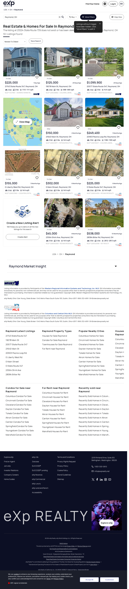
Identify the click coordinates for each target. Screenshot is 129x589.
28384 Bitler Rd (13, 374)
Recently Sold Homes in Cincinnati (94, 400)
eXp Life (35, 457)
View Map (24, 121)
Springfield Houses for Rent (55, 422)
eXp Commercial (38, 479)
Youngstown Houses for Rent (56, 427)
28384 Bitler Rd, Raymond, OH (100, 237)
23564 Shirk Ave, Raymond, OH (59, 237)
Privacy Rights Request (66, 461)
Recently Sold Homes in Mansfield (94, 434)
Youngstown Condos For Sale (20, 430)
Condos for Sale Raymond (54, 340)
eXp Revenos (37, 475)
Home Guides (9, 479)
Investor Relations (11, 470)
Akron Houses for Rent (53, 414)
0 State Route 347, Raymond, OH (101, 187)
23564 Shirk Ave (13, 370)
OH (60, 254)
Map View (118, 17)
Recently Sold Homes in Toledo (93, 413)
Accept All (89, 580)
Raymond (70, 254)
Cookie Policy (62, 470)
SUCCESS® (36, 466)
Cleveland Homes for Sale (91, 344)
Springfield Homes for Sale (91, 365)
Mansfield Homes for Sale (91, 374)
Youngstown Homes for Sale (92, 370)
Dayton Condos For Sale (17, 409)
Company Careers (11, 475)
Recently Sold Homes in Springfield (94, 426)
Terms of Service (83, 546)
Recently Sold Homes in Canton (94, 422)
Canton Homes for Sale (90, 361)
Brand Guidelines (64, 475)
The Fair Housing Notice (93, 562)
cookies (16, 574)
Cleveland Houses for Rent (55, 401)
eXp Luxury (36, 484)
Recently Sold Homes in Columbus (94, 396)
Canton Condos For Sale (17, 422)
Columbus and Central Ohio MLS (58, 313)
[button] (63, 266)
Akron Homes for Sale (89, 357)
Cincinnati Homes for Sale (91, 340)
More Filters (89, 17)
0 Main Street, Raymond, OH (58, 187)
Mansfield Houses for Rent (55, 431)
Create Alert (23, 237)
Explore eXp (8, 457)
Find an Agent (9, 461)
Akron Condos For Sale (16, 417)
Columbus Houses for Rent (55, 392)
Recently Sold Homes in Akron (93, 417)
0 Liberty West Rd (14, 357)
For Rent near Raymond (53, 348)
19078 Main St (12, 340)
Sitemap (60, 479)
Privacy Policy (62, 466)
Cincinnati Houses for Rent (55, 397)
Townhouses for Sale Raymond (57, 344)
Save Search (36, 41)
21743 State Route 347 (16, 335)
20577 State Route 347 (16, 344)
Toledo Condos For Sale (17, 413)
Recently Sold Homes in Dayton (94, 409)
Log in (113, 4)
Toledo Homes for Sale (89, 353)
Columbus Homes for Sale (91, 335)
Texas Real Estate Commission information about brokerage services (63, 556)
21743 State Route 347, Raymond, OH (21, 86)
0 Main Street (12, 361)
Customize (109, 580)
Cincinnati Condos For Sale (19, 400)
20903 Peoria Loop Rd (16, 353)
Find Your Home (92, 4)
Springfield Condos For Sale (19, 426)
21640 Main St (12, 348)
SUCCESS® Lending (40, 470)
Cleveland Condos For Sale (18, 404)
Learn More (93, 564)
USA (54, 254)
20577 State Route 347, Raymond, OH (103, 86)
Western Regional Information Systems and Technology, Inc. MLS (72, 288)
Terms (48, 579)
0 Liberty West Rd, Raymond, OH (19, 187)
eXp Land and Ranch (40, 488)
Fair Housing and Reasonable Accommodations (63, 549)
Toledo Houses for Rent (53, 410)
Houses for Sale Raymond (54, 335)
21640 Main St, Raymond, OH (58, 136)
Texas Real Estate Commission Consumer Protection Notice (63, 559)
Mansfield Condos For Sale (18, 434)
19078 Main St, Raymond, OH (58, 86)
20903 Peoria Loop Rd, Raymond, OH (103, 136)
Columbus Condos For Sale (19, 396)
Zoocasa (35, 461)
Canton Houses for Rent (54, 418)
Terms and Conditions (66, 457)
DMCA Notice (64, 543)
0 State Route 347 (14, 365)
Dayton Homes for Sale (90, 348)
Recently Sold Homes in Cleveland (94, 404)
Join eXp (7, 466)
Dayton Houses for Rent (53, 405)
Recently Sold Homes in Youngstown (94, 430)
